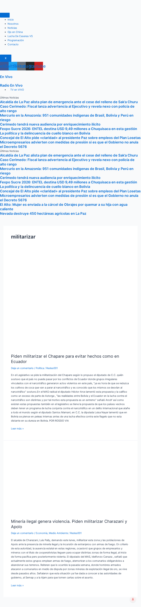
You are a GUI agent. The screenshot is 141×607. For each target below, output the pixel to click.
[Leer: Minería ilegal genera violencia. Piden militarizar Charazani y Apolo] (70, 481)
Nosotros (13, 23)
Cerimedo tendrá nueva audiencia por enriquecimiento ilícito (50, 124)
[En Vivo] (1, 72)
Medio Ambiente (58, 533)
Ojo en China (15, 32)
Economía (41, 533)
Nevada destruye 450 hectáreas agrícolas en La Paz (43, 213)
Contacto (13, 44)
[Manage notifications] (133, 599)
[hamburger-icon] (5, 15)
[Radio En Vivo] (1, 81)
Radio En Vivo (11, 85)
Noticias (12, 27)
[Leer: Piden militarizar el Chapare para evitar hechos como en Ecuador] (70, 302)
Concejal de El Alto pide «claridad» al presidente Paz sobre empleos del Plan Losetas (70, 138)
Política (40, 368)
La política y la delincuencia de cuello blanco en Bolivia (45, 133)
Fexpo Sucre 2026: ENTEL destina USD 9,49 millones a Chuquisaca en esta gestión (68, 129)
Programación (16, 40)
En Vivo (6, 77)
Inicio (11, 19)
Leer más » (17, 428)
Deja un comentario (22, 368)
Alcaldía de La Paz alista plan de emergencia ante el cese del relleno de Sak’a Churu (69, 102)
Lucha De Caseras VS (20, 36)
